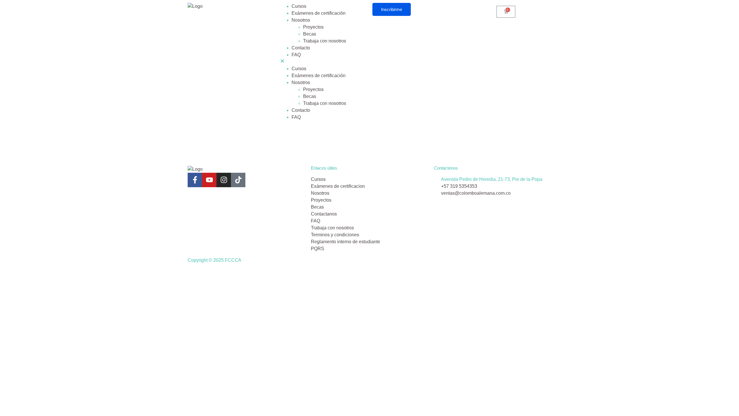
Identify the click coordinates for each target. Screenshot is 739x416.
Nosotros (301, 20)
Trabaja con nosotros (324, 40)
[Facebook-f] (195, 180)
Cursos (299, 6)
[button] (323, 61)
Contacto (301, 47)
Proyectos (313, 27)
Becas (309, 33)
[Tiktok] (238, 180)
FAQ (296, 54)
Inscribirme (391, 9)
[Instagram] (224, 180)
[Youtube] (209, 180)
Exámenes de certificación (319, 13)
